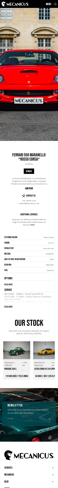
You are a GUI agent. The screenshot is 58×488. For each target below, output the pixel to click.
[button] (13, 357)
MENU (48, 4)
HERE (32, 225)
